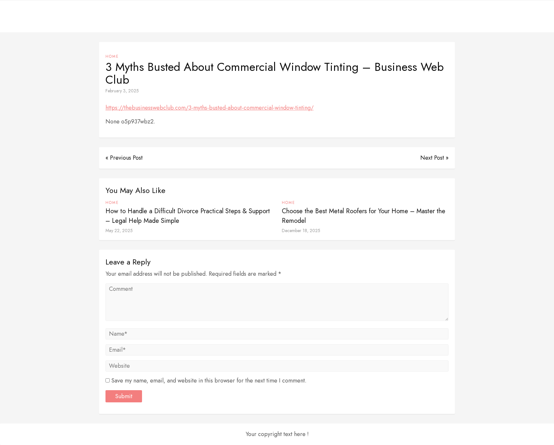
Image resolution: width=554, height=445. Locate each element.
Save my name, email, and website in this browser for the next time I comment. (208, 380)
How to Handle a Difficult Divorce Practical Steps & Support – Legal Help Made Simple (187, 215)
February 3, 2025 (122, 91)
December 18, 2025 (301, 230)
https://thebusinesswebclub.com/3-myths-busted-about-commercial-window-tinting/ (209, 108)
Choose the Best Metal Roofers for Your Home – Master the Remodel (363, 215)
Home (112, 56)
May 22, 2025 (119, 230)
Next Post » (434, 158)
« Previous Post (124, 158)
